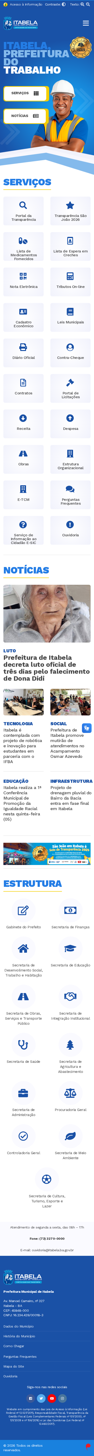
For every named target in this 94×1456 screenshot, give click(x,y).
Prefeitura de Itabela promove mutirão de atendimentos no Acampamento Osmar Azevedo (67, 743)
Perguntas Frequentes (19, 1356)
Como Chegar (13, 1346)
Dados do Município (18, 1326)
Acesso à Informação (25, 4)
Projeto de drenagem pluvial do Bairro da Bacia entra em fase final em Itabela (71, 798)
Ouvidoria (10, 1376)
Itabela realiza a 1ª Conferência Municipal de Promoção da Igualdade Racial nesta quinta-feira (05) (22, 803)
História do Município (19, 1336)
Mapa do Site (13, 1366)
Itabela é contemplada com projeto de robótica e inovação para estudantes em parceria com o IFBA (22, 745)
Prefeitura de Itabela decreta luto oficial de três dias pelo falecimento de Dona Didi (46, 668)
